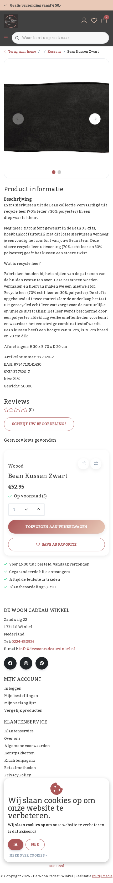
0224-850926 (23, 641)
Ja (15, 844)
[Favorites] (94, 20)
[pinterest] (41, 663)
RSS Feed (56, 866)
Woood (15, 466)
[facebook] (10, 663)
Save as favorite (59, 544)
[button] (83, 463)
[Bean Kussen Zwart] (56, 118)
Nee (35, 844)
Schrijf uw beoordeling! (39, 424)
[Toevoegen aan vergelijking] (95, 463)
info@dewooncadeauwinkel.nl (47, 649)
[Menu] (6, 38)
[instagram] (26, 663)
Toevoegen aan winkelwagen (56, 526)
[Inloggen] (84, 20)
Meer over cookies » (28, 855)
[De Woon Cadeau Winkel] (11, 21)
